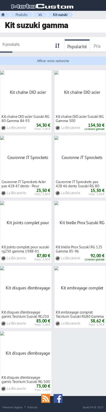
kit (40, 14)
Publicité (32, 407)
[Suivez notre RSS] (47, 398)
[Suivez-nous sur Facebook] (59, 398)
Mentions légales (12, 407)
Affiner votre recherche (53, 61)
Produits (21, 14)
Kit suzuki (60, 14)
